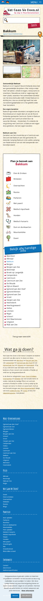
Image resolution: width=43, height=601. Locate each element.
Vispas (5, 537)
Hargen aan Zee (13, 300)
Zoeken (34, 25)
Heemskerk (11, 302)
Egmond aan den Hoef (16, 289)
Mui (4, 546)
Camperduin (11, 275)
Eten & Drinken (31, 376)
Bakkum (10, 261)
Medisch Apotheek (9, 534)
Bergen (9, 264)
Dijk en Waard (12, 286)
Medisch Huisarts (9, 532)
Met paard (6, 542)
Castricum (10, 278)
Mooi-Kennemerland (27, 388)
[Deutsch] (7, 2)
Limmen (10, 311)
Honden (5, 539)
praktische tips (15, 391)
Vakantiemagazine (9, 393)
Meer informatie (28, 591)
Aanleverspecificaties (10, 570)
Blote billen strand (9, 551)
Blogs (5, 506)
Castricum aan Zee (14, 281)
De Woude (10, 283)
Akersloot (10, 256)
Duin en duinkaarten (9, 525)
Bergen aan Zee (13, 267)
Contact (5, 565)
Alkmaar (10, 259)
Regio (8, 313)
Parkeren (6, 520)
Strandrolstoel (8, 549)
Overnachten (7, 379)
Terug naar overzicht (21, 336)
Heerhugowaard (13, 305)
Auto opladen (7, 518)
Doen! (5, 494)
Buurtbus (6, 522)
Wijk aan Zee (11, 324)
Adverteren (7, 568)
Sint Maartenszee (14, 319)
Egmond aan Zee (13, 294)
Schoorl (9, 316)
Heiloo (9, 308)
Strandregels (7, 544)
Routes (5, 504)
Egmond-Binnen (13, 292)
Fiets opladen (7, 530)
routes (25, 391)
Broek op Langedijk (14, 272)
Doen (23, 376)
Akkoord (15, 596)
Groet (9, 297)
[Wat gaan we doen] (21, 11)
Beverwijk (10, 270)
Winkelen (17, 379)
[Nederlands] (3, 2)
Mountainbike (7, 527)
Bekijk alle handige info (23, 249)
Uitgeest (10, 322)
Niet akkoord (26, 596)
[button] (21, 2)
